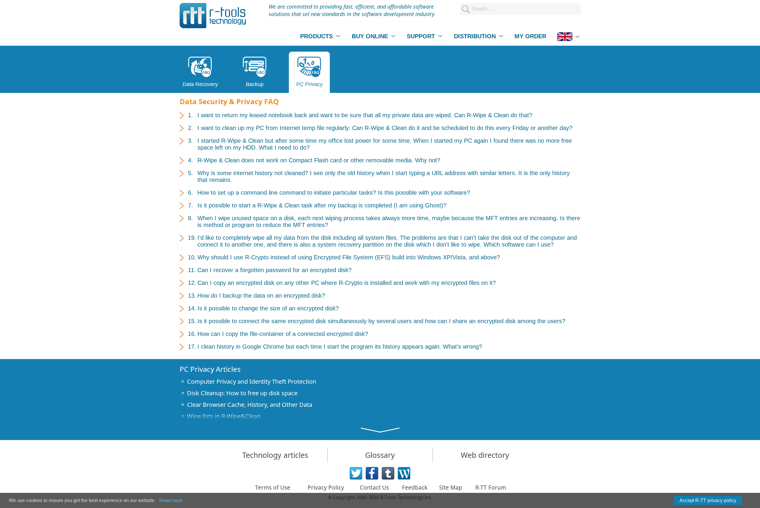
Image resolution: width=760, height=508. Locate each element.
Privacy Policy (326, 487)
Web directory (485, 455)
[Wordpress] (404, 473)
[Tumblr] (388, 473)
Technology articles (275, 455)
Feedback (415, 487)
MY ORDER (530, 36)
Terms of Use (272, 487)
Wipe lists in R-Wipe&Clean (224, 416)
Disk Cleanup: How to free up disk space (242, 393)
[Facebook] (372, 473)
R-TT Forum (490, 487)
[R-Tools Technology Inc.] (213, 15)
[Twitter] (356, 473)
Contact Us (374, 487)
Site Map (450, 487)
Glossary (380, 455)
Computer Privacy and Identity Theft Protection (251, 381)
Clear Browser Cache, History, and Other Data (249, 405)
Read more (171, 500)
